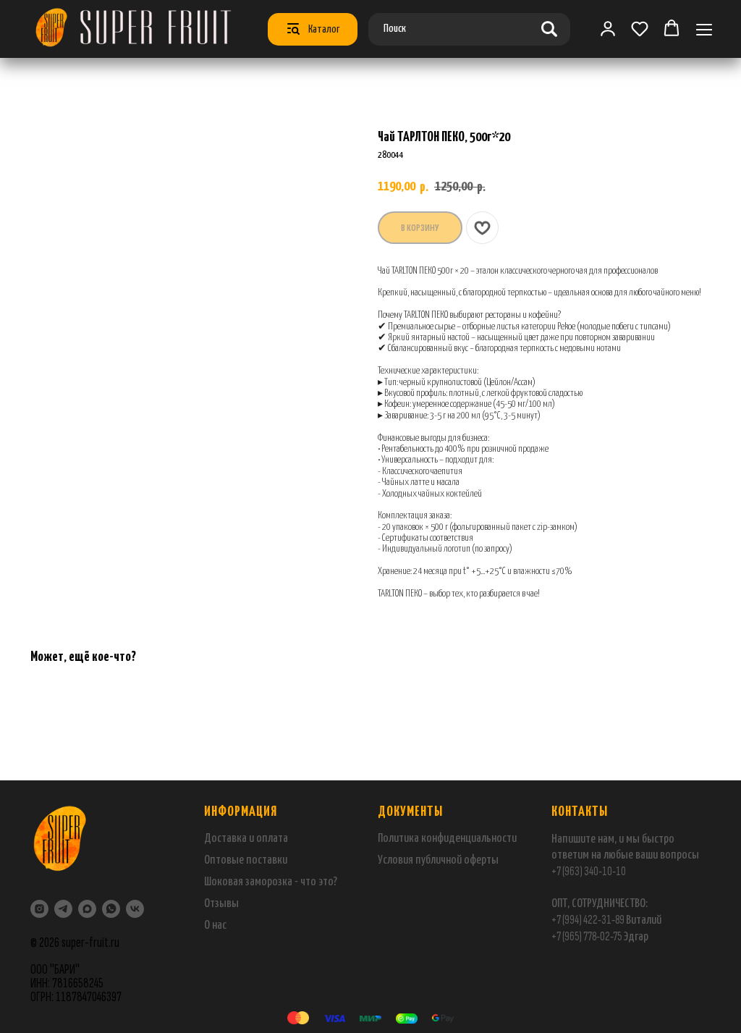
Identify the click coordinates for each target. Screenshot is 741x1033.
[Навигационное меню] (704, 29)
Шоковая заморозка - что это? (270, 882)
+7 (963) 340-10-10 (588, 871)
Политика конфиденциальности (447, 838)
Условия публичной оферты (438, 860)
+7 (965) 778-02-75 (587, 936)
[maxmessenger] (87, 909)
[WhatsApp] (111, 909)
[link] (608, 28)
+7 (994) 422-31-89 (587, 919)
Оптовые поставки (245, 860)
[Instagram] (39, 909)
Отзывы (221, 904)
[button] (639, 28)
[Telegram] (63, 909)
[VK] (135, 909)
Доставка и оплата (246, 838)
